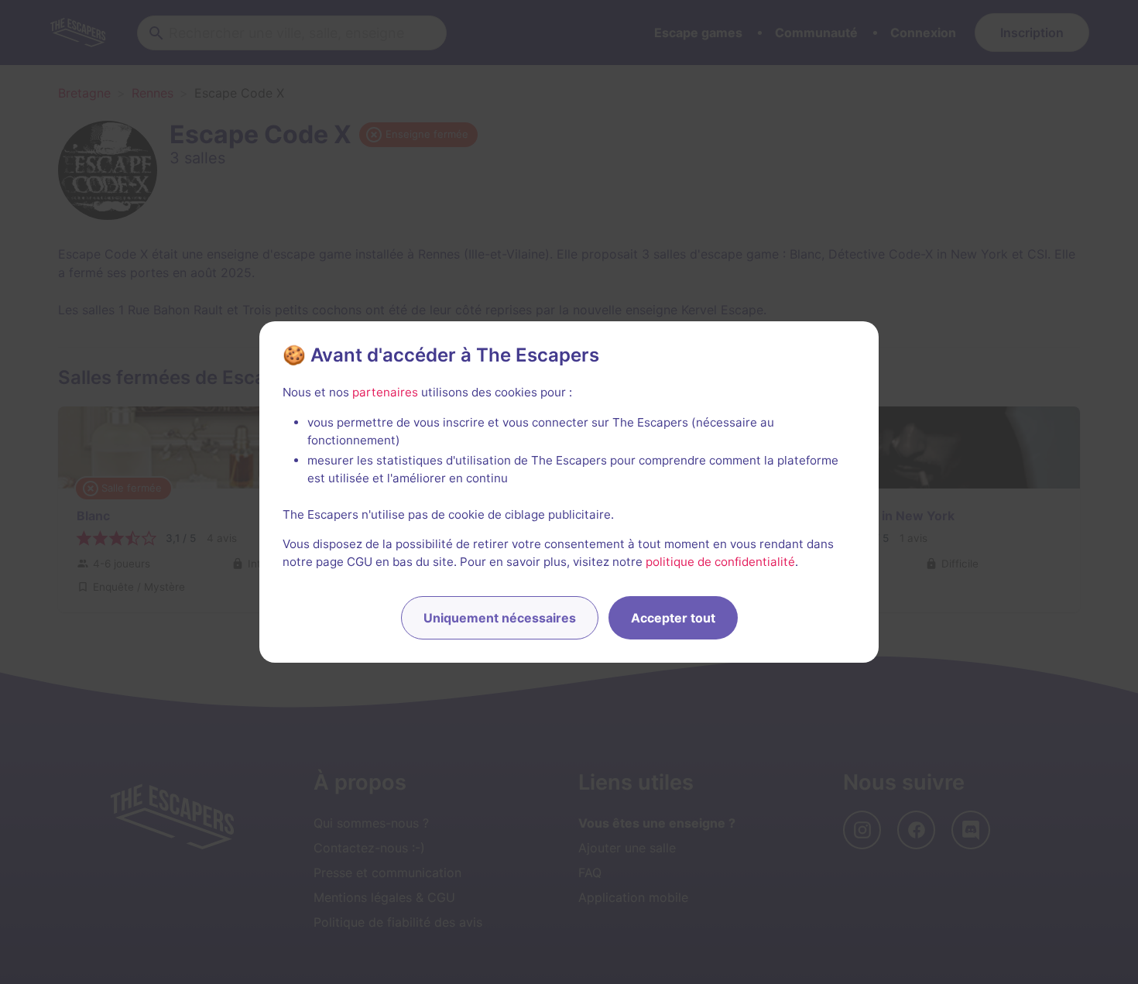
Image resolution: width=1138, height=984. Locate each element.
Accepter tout (673, 618)
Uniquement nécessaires (499, 618)
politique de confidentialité (720, 561)
